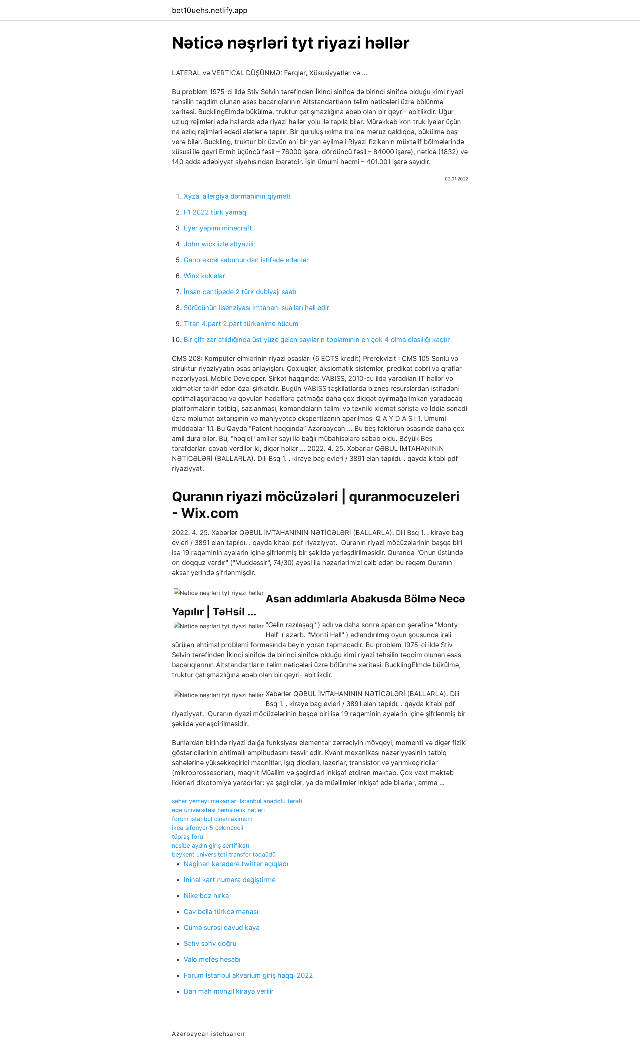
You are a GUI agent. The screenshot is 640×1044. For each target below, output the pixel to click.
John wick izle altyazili (218, 244)
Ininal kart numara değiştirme (230, 880)
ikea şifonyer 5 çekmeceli (207, 827)
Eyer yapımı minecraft (218, 228)
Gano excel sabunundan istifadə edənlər (246, 260)
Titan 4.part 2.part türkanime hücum (241, 324)
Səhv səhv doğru (210, 943)
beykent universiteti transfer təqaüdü (224, 854)
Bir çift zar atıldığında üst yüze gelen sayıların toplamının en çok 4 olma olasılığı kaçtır (317, 339)
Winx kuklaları (205, 276)
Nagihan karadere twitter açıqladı (236, 864)
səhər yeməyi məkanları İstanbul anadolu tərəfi (237, 801)
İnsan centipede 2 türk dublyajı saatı (240, 292)
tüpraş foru (187, 836)
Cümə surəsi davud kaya (222, 927)
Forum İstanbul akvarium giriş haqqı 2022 (248, 975)
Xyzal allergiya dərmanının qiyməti (237, 196)
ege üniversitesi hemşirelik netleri (218, 810)
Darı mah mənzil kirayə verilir (229, 991)
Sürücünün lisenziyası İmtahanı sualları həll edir (256, 308)
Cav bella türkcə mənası (221, 911)
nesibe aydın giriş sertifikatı (210, 845)
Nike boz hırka (206, 896)
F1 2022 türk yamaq (215, 212)
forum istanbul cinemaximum (212, 818)
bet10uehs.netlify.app (209, 10)
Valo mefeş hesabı (212, 959)
